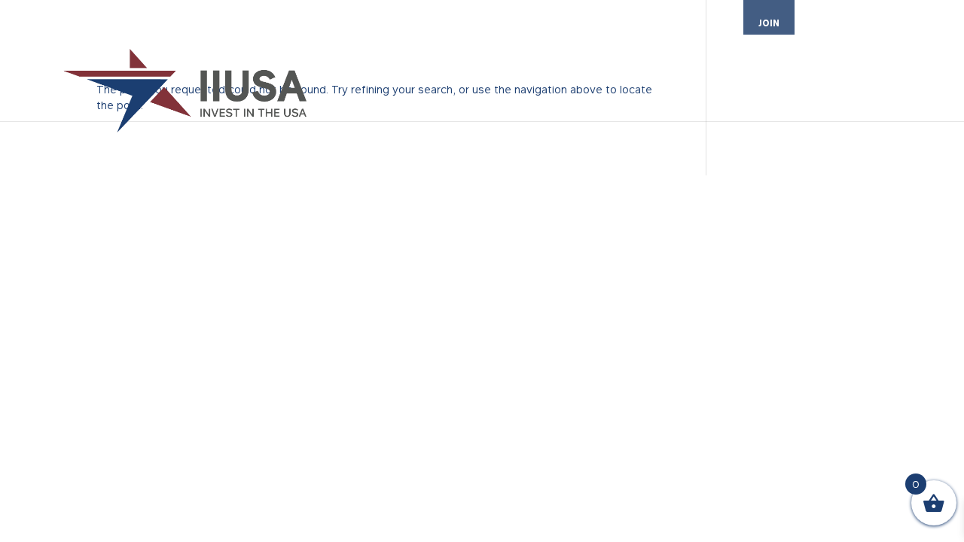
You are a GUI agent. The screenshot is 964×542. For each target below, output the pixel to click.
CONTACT (917, 24)
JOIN (768, 23)
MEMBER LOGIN (844, 24)
